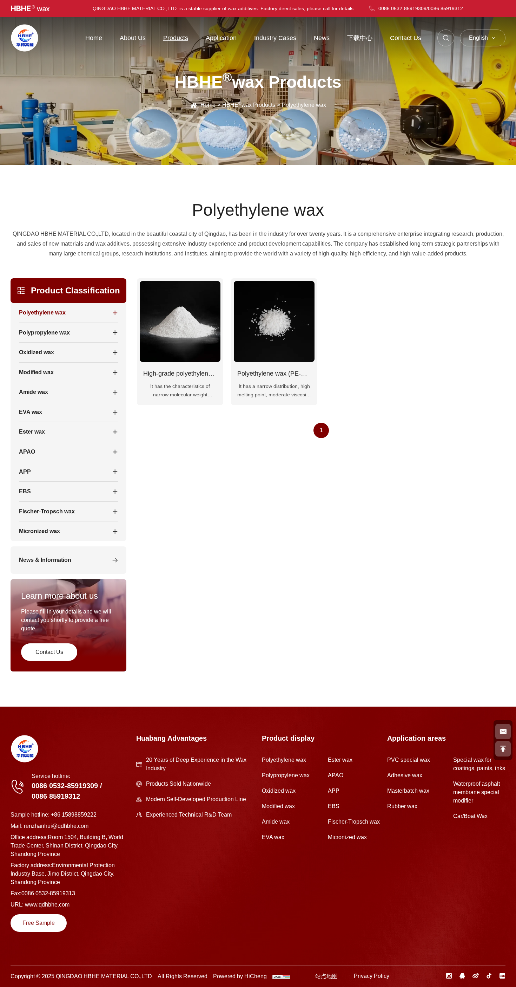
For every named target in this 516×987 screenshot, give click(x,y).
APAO (335, 775)
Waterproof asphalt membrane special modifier (476, 792)
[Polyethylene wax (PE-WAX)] (274, 321)
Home (208, 105)
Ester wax (340, 760)
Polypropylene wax (286, 775)
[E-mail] (503, 731)
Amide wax (276, 822)
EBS (333, 806)
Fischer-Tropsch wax (354, 822)
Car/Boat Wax (470, 816)
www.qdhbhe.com (47, 905)
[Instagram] (449, 976)
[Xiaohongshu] (502, 976)
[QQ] (462, 976)
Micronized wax (347, 837)
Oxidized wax (279, 791)
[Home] (25, 38)
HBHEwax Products (248, 104)
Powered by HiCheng (240, 976)
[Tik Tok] (489, 976)
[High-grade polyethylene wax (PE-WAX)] (180, 321)
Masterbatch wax (408, 791)
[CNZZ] (281, 976)
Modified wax (278, 806)
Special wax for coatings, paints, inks (479, 764)
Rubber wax (402, 806)
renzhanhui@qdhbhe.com (56, 826)
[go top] (503, 749)
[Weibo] (475, 976)
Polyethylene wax (284, 760)
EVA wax (273, 837)
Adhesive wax (404, 775)
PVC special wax (408, 760)
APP (333, 791)
